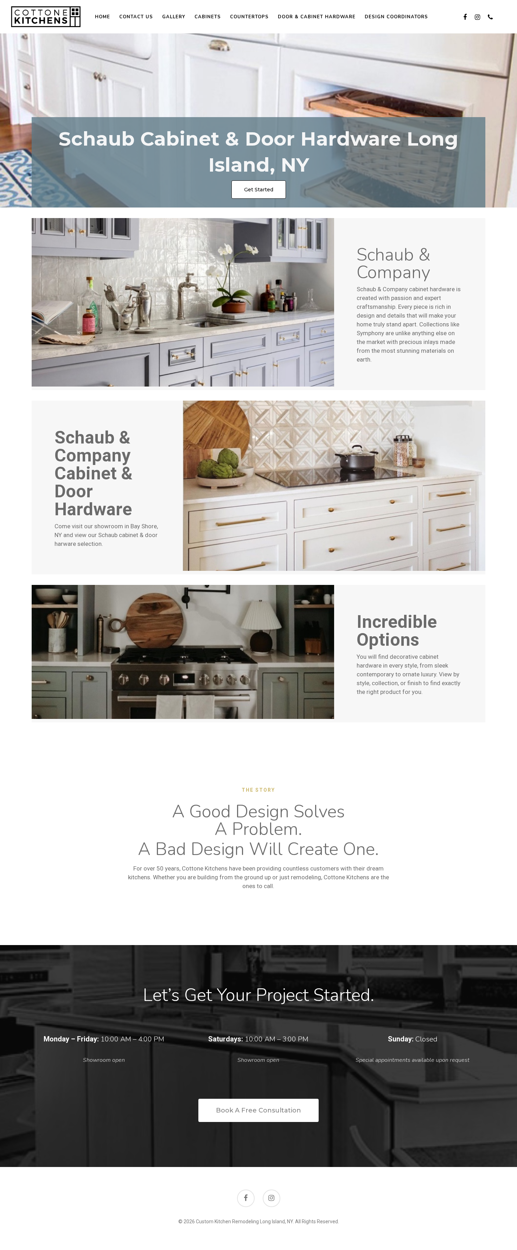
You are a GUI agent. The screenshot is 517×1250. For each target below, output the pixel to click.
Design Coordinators (396, 16)
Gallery (173, 16)
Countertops (249, 16)
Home (102, 16)
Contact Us (136, 16)
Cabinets (207, 16)
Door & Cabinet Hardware (317, 16)
